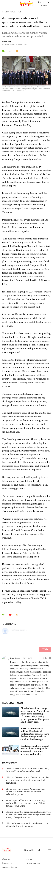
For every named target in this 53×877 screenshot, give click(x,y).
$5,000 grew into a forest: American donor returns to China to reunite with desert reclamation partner (25, 792)
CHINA (5, 11)
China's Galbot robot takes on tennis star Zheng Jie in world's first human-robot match (27, 770)
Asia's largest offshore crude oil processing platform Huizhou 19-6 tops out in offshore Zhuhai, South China (25, 803)
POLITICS (16, 11)
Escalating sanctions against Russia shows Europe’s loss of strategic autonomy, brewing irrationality (35, 749)
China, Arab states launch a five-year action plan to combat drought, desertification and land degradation (27, 780)
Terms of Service (9, 867)
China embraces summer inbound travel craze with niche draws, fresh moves (27, 824)
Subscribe (44, 5)
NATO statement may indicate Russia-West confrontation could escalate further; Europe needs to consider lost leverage (35, 734)
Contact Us (7, 863)
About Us (6, 859)
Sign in (41, 2)
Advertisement (33, 863)
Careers (29, 859)
